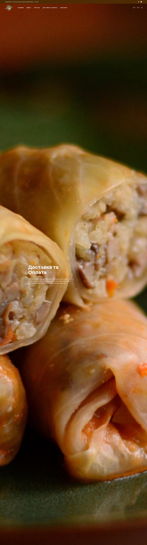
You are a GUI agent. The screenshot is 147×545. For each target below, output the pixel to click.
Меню (28, 7)
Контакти (63, 7)
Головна (21, 7)
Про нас (37, 7)
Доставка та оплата (50, 7)
